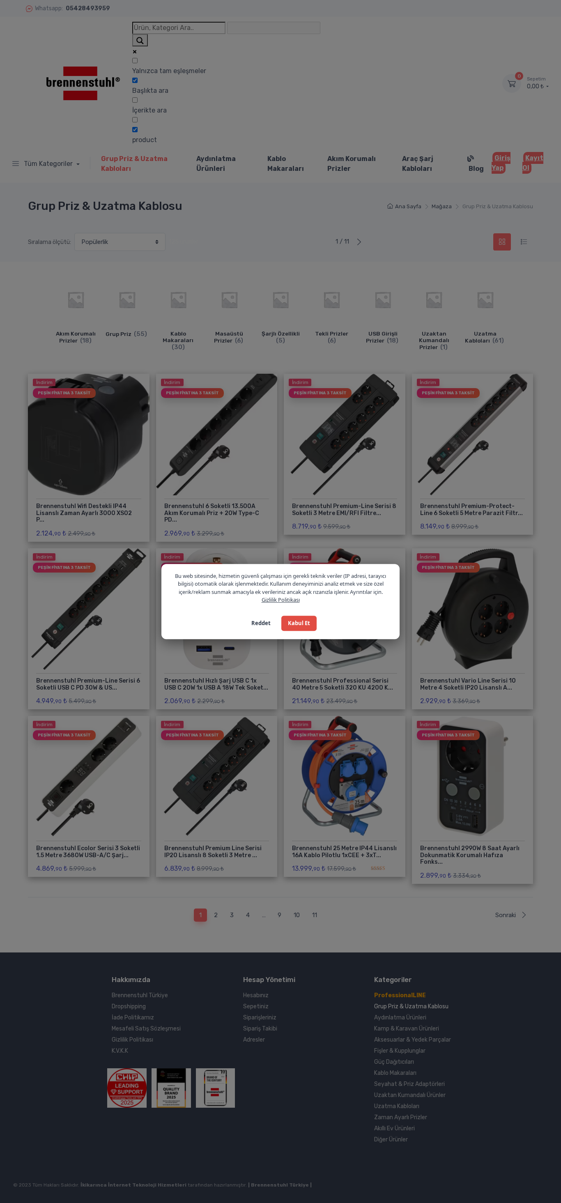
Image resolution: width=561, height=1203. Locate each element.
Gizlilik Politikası (281, 599)
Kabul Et (299, 623)
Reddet (261, 623)
